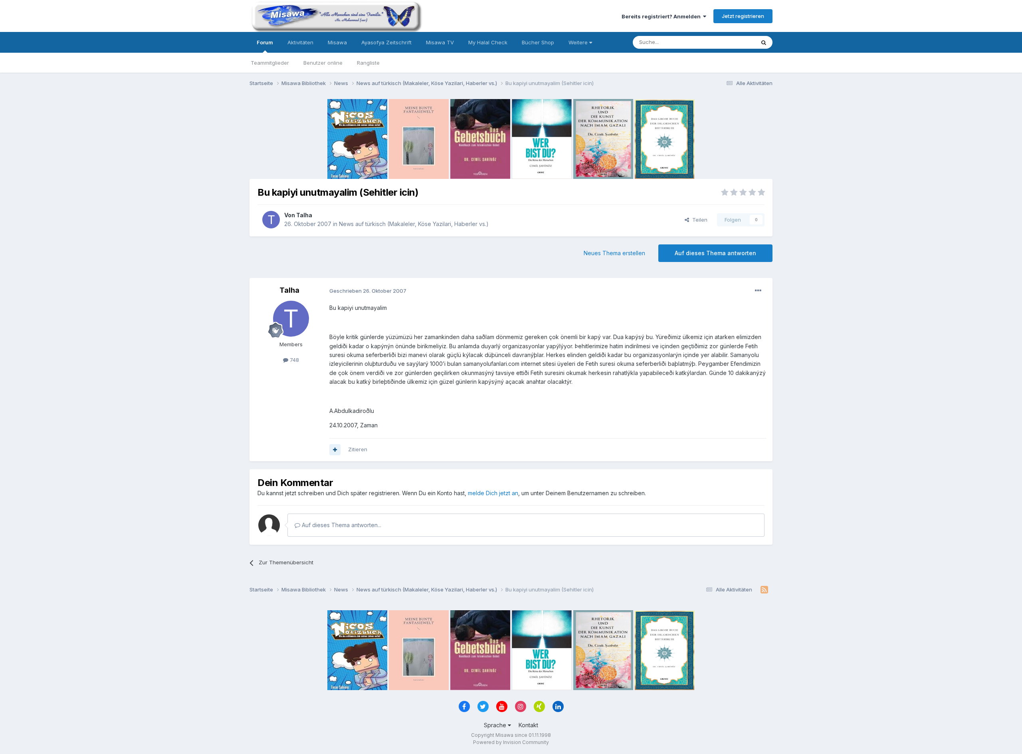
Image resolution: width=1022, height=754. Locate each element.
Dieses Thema (726, 42)
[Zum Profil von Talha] (271, 219)
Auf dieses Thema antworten (715, 253)
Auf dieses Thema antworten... (340, 525)
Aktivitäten (300, 42)
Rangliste (368, 63)
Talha (304, 215)
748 (293, 360)
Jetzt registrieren (743, 16)
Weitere (578, 42)
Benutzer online (323, 63)
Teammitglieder (270, 63)
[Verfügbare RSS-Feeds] (764, 589)
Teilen (698, 219)
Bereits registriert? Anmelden (662, 16)
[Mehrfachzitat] (335, 449)
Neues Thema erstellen (614, 253)
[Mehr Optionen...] (758, 291)
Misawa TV (440, 42)
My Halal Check (487, 42)
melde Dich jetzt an (493, 493)
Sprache (496, 725)
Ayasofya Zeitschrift (386, 42)
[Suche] (763, 42)
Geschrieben (367, 291)
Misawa (337, 42)
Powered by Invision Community (511, 742)
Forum (265, 42)
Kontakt (528, 725)
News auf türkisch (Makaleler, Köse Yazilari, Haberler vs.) (414, 223)
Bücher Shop (538, 42)
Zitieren (357, 449)
